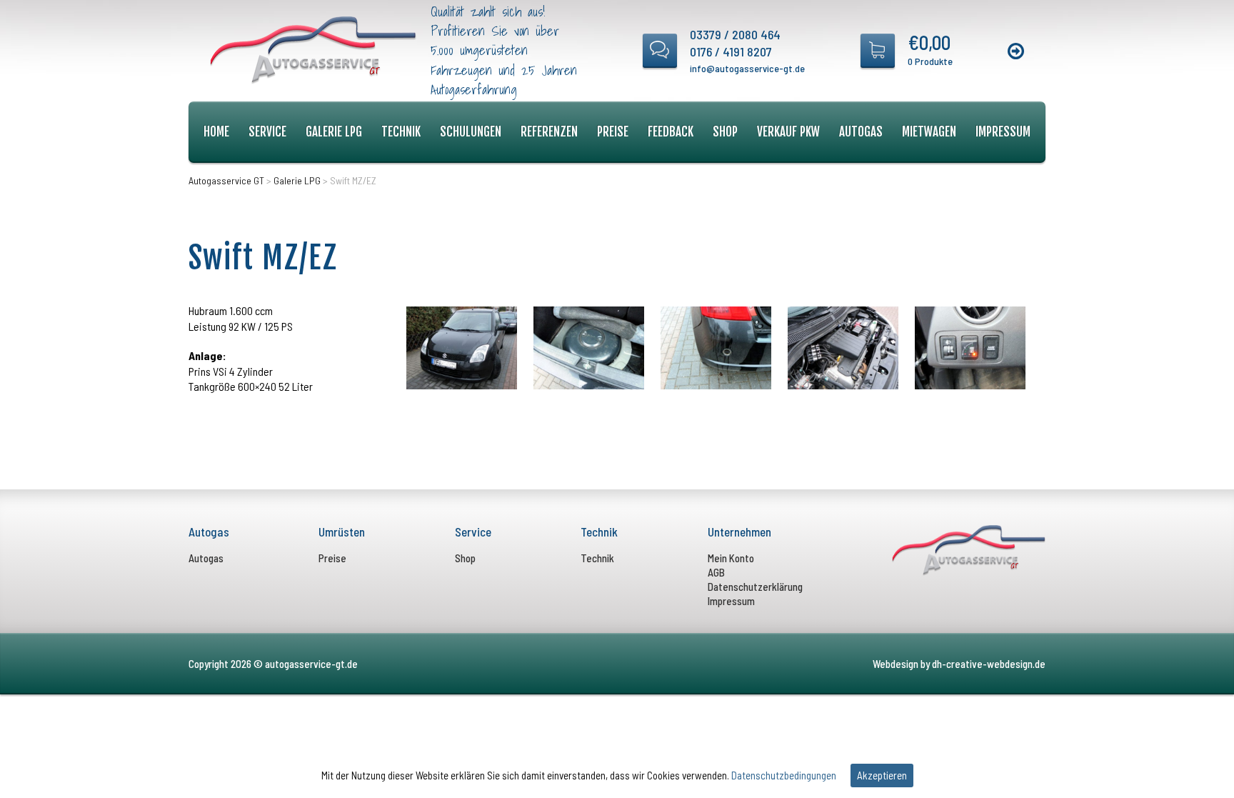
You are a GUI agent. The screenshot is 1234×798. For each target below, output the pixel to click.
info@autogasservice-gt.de (747, 68)
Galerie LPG (334, 131)
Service (267, 131)
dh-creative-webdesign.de (988, 663)
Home (216, 131)
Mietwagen (929, 131)
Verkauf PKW (788, 131)
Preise (612, 131)
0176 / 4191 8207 (731, 51)
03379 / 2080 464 (735, 34)
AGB (716, 572)
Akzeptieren (882, 775)
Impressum (1002, 131)
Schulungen (470, 131)
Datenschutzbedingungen (783, 775)
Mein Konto (731, 558)
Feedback (670, 131)
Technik (401, 131)
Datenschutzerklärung (755, 586)
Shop (725, 131)
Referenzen (549, 131)
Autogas (861, 131)
